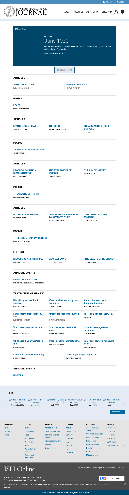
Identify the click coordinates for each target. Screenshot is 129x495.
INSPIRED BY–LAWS (76, 84)
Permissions (110, 468)
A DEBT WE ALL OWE (23, 84)
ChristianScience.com (95, 434)
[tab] (13, 424)
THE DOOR (54, 126)
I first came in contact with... (99, 313)
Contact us (70, 435)
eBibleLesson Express (53, 441)
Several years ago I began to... (82, 354)
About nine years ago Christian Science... (95, 301)
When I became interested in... (64, 341)
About (67, 12)
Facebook (69, 449)
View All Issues (117, 412)
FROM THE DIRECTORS (25, 279)
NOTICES (18, 375)
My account (111, 428)
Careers (69, 445)
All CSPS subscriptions (116, 445)
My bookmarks (51, 428)
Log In (121, 2)
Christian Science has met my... (29, 354)
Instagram (70, 452)
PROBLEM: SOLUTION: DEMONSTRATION (25, 171)
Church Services (92, 437)
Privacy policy (98, 468)
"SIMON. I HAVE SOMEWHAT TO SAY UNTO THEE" (63, 216)
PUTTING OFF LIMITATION (27, 214)
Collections (29, 442)
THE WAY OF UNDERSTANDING (29, 149)
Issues (27, 428)
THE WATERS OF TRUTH (26, 193)
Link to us (69, 438)
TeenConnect (30, 431)
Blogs (27, 435)
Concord (48, 444)
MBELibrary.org (92, 455)
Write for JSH (92, 12)
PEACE (16, 105)
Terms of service (84, 468)
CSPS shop (111, 442)
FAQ (67, 442)
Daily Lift (89, 448)
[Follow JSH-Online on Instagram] (104, 478)
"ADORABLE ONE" (58, 258)
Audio (27, 445)
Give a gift (111, 438)
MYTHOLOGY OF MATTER (26, 126)
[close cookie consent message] (125, 484)
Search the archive (52, 431)
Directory (107, 12)
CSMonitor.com (92, 451)
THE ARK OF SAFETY (95, 170)
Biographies (29, 438)
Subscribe (110, 2)
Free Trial (110, 435)
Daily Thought (50, 448)
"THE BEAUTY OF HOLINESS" (99, 258)
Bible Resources (92, 444)
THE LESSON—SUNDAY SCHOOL (30, 238)
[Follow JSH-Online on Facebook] (101, 478)
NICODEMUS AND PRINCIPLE (28, 258)
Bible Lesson (91, 441)
